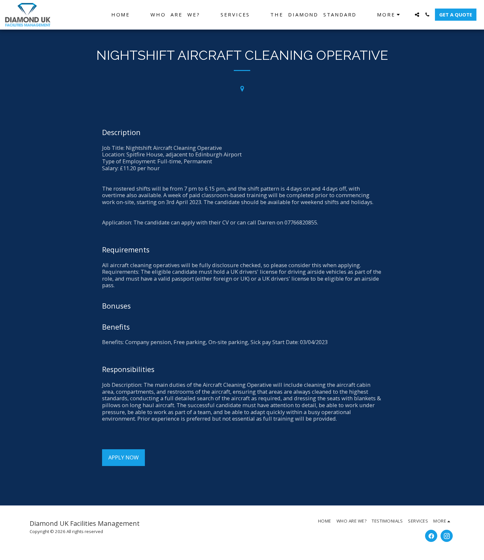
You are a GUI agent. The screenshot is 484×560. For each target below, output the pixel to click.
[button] (417, 14)
